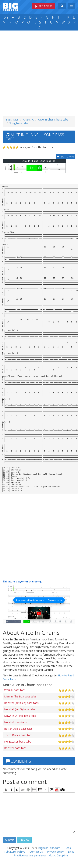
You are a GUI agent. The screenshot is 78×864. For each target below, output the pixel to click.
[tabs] (51, 789)
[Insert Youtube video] (56, 789)
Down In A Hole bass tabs (20, 716)
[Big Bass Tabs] (10, 6)
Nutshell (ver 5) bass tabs (19, 709)
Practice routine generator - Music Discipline (41, 855)
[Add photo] (62, 789)
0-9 (5, 17)
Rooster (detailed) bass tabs (21, 703)
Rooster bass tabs (15, 748)
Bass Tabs (12, 119)
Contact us (36, 851)
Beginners (45, 6)
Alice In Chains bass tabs (53, 119)
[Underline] (17, 789)
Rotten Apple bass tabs (18, 728)
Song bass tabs (18, 123)
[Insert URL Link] (22, 789)
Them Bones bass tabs (18, 735)
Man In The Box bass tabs (20, 696)
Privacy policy (55, 851)
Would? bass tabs (15, 690)
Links (71, 851)
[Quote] (45, 789)
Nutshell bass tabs (15, 722)
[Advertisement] (39, 72)
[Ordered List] (34, 789)
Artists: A (28, 119)
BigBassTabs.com (49, 848)
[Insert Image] (28, 789)
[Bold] (5, 789)
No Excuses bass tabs (17, 741)
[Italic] (11, 789)
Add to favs (66, 156)
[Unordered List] (39, 789)
